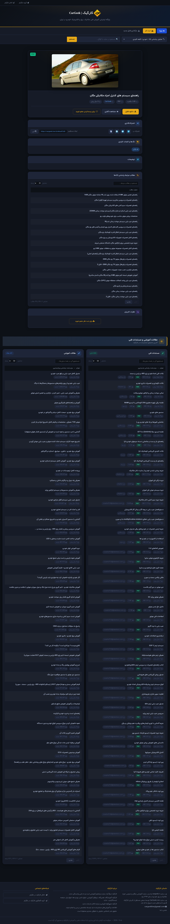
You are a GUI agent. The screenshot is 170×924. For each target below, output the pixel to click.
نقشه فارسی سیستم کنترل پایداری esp (149, 801)
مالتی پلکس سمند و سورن (153, 577)
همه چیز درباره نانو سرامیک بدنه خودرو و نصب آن (61, 694)
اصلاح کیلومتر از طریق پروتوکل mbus (149, 781)
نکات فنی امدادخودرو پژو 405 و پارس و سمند (146, 373)
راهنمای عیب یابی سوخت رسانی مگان (124, 291)
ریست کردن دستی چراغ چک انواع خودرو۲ (148, 840)
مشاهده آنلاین (110, 111)
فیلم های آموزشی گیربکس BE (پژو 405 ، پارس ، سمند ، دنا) (58, 849)
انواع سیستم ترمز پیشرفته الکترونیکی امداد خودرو (145, 684)
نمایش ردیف (39, 183)
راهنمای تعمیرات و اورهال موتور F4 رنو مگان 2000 (120, 259)
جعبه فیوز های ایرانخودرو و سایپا (151, 568)
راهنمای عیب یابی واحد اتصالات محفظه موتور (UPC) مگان (117, 280)
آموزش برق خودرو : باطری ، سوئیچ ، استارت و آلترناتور (60, 451)
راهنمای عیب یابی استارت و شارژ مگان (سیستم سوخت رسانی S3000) (113, 211)
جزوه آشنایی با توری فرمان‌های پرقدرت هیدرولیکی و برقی (142, 723)
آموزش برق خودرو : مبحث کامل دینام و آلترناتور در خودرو (59, 412)
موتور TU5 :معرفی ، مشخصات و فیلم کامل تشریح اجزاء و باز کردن (55, 422)
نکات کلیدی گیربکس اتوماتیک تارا (151, 451)
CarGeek (108, 101)
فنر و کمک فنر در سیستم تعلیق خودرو (65, 509)
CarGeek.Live (155, 900)
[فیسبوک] (111, 131)
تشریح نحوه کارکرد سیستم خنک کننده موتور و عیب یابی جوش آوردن (54, 441)
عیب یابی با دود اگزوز (155, 626)
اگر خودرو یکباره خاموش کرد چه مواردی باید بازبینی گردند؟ (58, 577)
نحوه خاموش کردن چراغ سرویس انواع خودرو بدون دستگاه (58, 723)
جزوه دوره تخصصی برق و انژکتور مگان (149, 810)
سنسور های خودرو (156, 412)
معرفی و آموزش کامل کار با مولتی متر (66, 840)
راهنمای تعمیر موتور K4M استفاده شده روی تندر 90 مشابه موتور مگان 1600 (110, 195)
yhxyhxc (119, 474)
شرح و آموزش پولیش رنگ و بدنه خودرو (65, 665)
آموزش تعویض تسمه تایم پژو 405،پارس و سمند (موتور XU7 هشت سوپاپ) (52, 655)
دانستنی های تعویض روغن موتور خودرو (148, 742)
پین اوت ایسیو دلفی (156, 820)
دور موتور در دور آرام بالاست (153, 587)
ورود (160, 31)
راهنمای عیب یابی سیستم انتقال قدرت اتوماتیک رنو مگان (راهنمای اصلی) (112, 253)
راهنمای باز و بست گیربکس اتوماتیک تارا (148, 461)
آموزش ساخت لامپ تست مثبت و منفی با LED (63, 538)
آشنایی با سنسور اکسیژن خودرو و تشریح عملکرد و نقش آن (58, 519)
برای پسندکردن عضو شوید (85, 111)
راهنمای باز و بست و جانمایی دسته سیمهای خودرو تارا (143, 441)
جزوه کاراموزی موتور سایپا (154, 558)
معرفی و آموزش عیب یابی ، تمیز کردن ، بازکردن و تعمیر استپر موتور (55, 393)
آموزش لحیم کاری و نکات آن (70, 733)
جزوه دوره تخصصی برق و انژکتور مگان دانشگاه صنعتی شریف (116, 243)
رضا (123, 445)
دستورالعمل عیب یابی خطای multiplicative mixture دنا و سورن (139, 519)
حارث (121, 542)
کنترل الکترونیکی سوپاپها (154, 752)
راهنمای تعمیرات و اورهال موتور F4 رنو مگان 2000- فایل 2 (117, 264)
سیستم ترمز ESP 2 (156, 645)
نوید (123, 406)
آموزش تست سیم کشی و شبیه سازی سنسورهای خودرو (59, 616)
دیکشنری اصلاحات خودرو (154, 636)
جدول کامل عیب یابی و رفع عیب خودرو (65, 373)
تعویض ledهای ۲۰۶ (156, 548)
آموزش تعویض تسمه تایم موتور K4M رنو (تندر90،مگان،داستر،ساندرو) (113, 275)
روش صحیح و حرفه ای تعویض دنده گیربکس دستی (61, 772)
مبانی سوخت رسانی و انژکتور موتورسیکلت (148, 393)
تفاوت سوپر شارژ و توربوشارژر (152, 694)
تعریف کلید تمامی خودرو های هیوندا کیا (148, 772)
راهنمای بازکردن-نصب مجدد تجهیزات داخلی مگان (120, 270)
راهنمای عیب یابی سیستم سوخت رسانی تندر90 (121, 221)
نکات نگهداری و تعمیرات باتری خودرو (149, 383)
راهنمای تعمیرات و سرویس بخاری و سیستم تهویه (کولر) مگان (115, 200)
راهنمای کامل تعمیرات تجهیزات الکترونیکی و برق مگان (118, 237)
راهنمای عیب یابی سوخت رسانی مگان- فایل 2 (121, 296)
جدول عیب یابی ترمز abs (154, 704)
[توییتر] (122, 131)
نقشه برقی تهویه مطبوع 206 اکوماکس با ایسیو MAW (143, 402)
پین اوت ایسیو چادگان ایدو (153, 762)
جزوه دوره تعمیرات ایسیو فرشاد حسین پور (147, 733)
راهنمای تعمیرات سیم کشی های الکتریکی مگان (120, 205)
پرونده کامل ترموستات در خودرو (68, 470)
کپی (33, 131)
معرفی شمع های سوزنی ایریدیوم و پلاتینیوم (64, 781)
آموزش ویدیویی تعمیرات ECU (69, 752)
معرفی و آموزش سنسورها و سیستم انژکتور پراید (62, 490)
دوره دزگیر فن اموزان (155, 480)
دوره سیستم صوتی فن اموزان (152, 490)
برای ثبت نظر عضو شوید (84, 321)
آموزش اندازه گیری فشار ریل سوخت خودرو (64, 597)
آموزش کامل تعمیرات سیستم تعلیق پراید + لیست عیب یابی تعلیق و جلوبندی (51, 830)
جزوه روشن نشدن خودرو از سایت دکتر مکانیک (146, 470)
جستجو (72, 39)
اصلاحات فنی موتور (156, 616)
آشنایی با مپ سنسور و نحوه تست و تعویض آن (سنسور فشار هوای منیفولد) (52, 432)
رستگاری (121, 377)
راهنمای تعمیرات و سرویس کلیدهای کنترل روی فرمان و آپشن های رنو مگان (111, 227)
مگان (135, 149)
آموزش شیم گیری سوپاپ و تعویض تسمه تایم (63, 606)
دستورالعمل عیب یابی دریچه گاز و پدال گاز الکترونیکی (143, 509)
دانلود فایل (129, 111)
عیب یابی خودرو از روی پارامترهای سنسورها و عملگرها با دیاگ (57, 383)
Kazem (121, 387)
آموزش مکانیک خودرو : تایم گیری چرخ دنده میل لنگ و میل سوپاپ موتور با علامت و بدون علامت (44, 587)
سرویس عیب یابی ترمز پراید (153, 713)
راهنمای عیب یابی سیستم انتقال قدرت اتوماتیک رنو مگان (117, 232)
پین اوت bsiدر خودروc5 (154, 791)
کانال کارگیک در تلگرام (37, 895)
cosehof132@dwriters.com (112, 503)
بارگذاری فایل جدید (130, 31)
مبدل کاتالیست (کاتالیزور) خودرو (68, 801)
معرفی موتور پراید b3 (155, 597)
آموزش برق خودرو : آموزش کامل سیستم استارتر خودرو (60, 461)
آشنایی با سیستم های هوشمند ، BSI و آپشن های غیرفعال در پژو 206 (54, 810)
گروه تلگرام (23, 2)
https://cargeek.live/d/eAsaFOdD (53, 131)
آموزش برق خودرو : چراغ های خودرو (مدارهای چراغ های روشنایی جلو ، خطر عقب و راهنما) (47, 762)
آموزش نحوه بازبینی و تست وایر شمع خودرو (64, 558)
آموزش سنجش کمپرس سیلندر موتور (66, 820)
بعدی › (128, 302)
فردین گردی (120, 416)
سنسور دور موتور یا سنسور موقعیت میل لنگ (63, 674)
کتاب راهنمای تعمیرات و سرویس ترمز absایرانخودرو (144, 665)
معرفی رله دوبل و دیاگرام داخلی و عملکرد (65, 480)
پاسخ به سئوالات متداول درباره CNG (66, 626)
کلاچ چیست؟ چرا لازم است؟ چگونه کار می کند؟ (62, 645)
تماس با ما (163, 910)
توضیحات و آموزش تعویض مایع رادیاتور (65, 704)
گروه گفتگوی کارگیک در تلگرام (34, 900)
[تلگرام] (128, 131)
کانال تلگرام (8, 2)
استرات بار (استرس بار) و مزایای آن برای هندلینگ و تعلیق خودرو (56, 791)
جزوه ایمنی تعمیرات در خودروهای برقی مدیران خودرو (143, 529)
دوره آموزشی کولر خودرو (71, 548)
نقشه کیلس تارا (157, 830)
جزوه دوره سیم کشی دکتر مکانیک (150, 500)
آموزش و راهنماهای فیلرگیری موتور (67, 402)
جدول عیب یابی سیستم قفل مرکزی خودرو (64, 500)
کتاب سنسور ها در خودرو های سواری (149, 849)
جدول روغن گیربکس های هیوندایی (150, 674)
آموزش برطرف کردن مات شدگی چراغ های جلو (63, 742)
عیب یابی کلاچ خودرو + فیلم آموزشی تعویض (63, 568)
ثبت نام (148, 31)
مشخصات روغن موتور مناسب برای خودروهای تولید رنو (118, 216)
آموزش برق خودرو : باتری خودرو (68, 636)
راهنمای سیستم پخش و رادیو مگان (125, 286)
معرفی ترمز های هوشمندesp (152, 655)
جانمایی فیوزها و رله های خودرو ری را (149, 422)
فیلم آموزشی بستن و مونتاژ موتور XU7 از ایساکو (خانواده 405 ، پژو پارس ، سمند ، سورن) (47, 684)
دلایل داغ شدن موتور (155, 606)
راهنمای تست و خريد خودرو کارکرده (66, 713)
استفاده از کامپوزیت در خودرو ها (151, 538)
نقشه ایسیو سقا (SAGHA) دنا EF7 (150, 432)
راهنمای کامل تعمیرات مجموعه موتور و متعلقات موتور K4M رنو (115, 248)
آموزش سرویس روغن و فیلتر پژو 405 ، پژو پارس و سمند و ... (57, 529)
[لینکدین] (116, 131)
